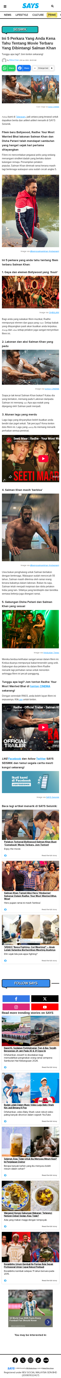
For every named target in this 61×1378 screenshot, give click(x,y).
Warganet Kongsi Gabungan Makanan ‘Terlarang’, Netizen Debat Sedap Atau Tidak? (28, 1214)
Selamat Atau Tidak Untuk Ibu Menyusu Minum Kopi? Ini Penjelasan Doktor (30, 1160)
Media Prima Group (48, 1368)
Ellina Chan (14, 60)
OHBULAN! (54, 313)
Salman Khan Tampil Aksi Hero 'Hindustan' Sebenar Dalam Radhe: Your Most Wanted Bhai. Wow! (30, 896)
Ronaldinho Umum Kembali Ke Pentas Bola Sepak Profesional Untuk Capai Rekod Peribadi (28, 1265)
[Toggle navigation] (5, 6)
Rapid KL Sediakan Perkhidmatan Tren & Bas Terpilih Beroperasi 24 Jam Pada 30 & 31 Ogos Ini (30, 1049)
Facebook (14, 759)
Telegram (20, 117)
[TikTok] (38, 1360)
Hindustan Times (51, 653)
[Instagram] (30, 1360)
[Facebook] (15, 1360)
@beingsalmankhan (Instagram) (44, 251)
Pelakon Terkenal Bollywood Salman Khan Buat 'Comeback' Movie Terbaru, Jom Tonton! (30, 843)
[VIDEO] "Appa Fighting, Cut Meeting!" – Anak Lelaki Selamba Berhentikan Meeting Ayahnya (29, 948)
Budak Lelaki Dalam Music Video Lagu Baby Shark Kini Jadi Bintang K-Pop (29, 1106)
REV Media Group (31, 1368)
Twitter (41, 759)
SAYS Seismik (52, 797)
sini (21, 699)
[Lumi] (46, 1360)
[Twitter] (23, 1360)
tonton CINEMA (53, 107)
